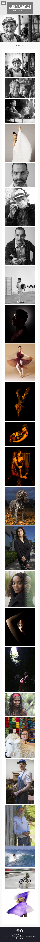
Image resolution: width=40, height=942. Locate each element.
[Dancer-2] (20, 362)
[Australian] (20, 704)
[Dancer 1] (20, 143)
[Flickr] (21, 930)
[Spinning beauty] (20, 903)
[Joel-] (20, 401)
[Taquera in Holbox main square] (20, 111)
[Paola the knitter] (20, 737)
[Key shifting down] (20, 547)
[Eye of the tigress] (20, 627)
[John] (20, 434)
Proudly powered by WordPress (14, 937)
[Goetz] (20, 825)
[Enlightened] (20, 669)
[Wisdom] (20, 88)
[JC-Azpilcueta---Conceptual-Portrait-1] (20, 207)
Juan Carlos (20, 6)
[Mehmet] (20, 175)
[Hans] (20, 324)
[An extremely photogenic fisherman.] (20, 65)
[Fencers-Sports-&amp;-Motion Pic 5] (20, 285)
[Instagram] (18, 930)
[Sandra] (20, 466)
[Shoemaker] (20, 781)
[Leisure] (20, 878)
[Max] (20, 506)
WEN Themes (20, 939)
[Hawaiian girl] (20, 856)
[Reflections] (20, 589)
